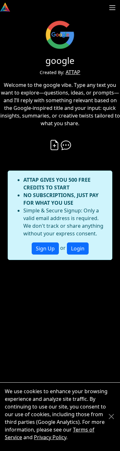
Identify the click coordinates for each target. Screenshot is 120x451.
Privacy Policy (50, 437)
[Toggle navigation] (112, 8)
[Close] (111, 416)
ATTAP (73, 72)
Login (77, 248)
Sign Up (45, 248)
